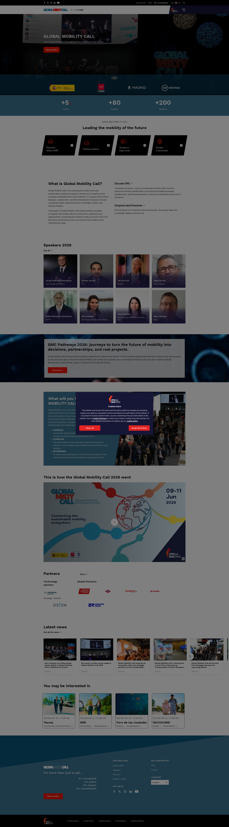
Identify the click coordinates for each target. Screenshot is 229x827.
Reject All (90, 428)
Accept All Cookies (139, 428)
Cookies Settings (99, 418)
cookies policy (132, 421)
